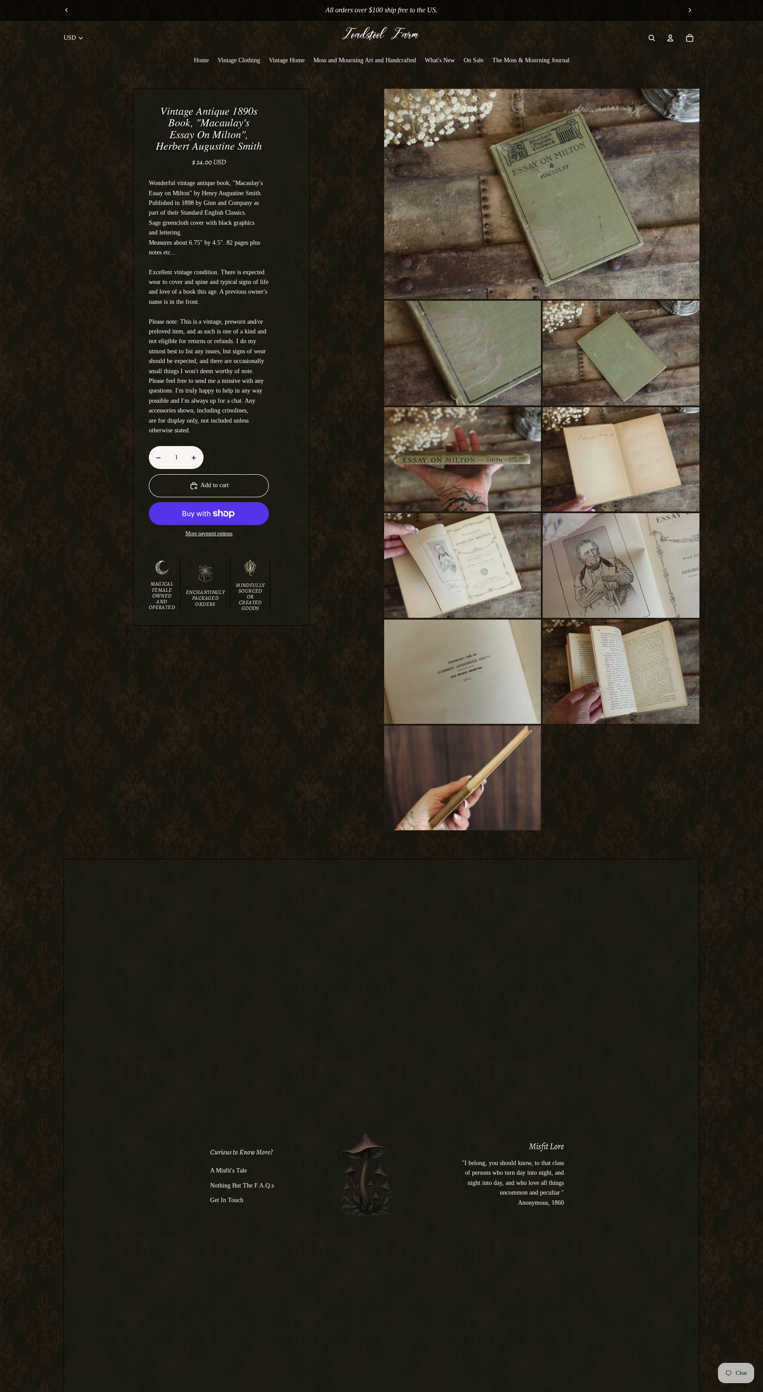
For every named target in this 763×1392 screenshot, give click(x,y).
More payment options (209, 534)
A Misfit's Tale (228, 1170)
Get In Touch (226, 1200)
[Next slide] (689, 10)
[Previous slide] (66, 10)
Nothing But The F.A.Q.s (242, 1185)
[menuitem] (201, 60)
